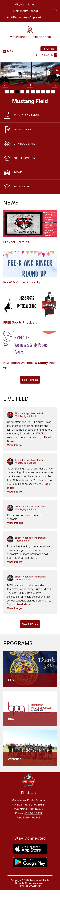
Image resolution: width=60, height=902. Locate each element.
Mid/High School (25, 4)
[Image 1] (7, 91)
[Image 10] (53, 91)
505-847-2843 (31, 817)
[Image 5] (27, 91)
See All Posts (30, 379)
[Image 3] (17, 91)
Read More (23, 604)
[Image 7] (38, 91)
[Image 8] (43, 91)
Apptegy (36, 885)
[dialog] (30, 669)
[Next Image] (54, 85)
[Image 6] (33, 91)
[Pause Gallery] (30, 85)
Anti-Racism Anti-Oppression (25, 17)
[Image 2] (12, 91)
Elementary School (25, 10)
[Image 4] (22, 91)
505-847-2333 (33, 813)
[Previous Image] (5, 85)
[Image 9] (48, 91)
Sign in (49, 48)
